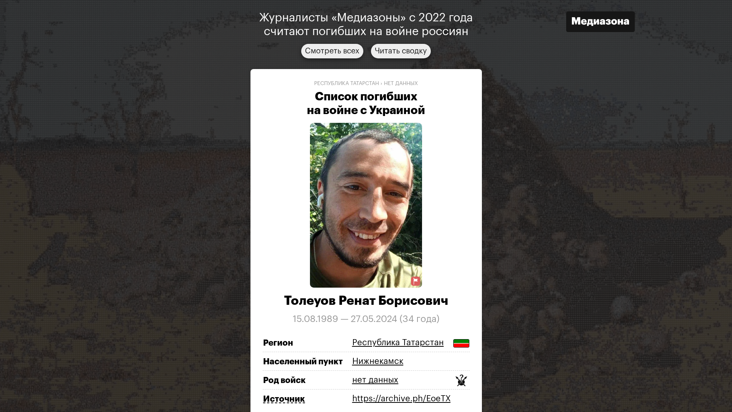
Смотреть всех (332, 51)
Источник (284, 399)
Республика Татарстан (346, 83)
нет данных (401, 83)
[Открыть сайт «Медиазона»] (600, 23)
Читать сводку (401, 51)
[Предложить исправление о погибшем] (415, 281)
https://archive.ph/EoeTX (401, 398)
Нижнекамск (377, 361)
